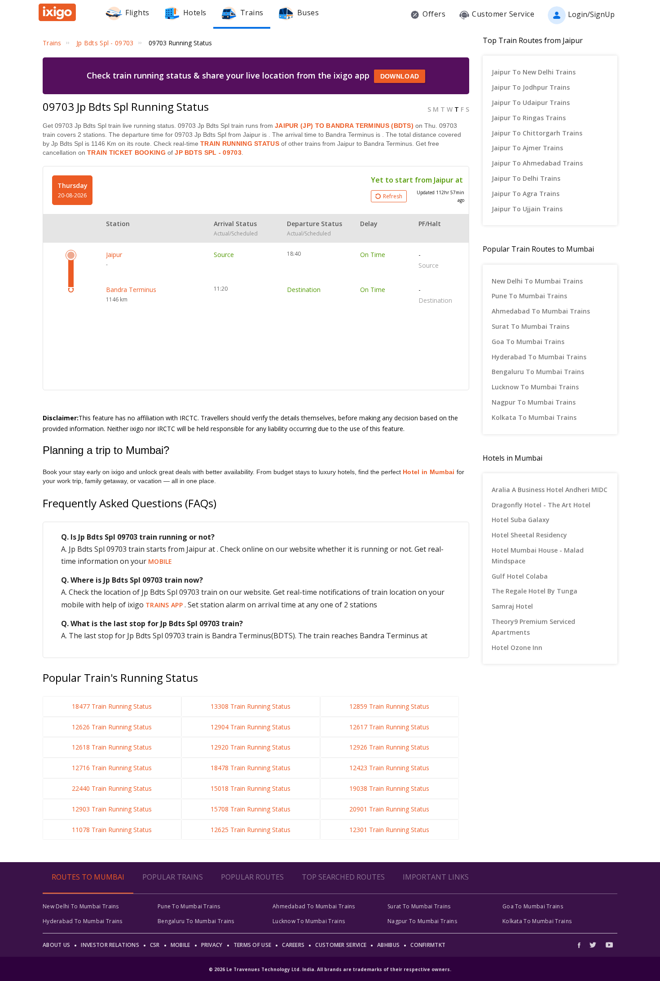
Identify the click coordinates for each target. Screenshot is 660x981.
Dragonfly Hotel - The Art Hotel (541, 505)
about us (56, 945)
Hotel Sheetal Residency (529, 535)
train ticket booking (126, 152)
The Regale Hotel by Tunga (534, 591)
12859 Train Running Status (389, 706)
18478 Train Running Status (250, 767)
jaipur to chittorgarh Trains (537, 133)
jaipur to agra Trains (525, 193)
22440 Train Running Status (112, 788)
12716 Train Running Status (112, 767)
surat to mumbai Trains (530, 326)
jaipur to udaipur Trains (531, 102)
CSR (155, 945)
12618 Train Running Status (112, 747)
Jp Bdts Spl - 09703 (207, 152)
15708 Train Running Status (250, 809)
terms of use (252, 945)
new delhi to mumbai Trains (537, 281)
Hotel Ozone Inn (517, 647)
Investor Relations (110, 945)
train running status (239, 143)
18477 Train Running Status (112, 706)
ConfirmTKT (427, 945)
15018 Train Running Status (250, 788)
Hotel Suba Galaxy (521, 519)
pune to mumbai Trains (529, 296)
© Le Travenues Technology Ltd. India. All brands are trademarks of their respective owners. (330, 969)
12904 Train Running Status (250, 727)
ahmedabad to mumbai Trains (541, 311)
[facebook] (581, 945)
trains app (165, 605)
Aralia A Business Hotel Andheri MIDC (549, 489)
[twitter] (593, 945)
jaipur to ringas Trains (529, 117)
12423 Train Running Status (389, 767)
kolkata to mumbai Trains (534, 417)
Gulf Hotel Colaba (520, 576)
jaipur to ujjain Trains (527, 209)
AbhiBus (388, 945)
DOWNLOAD (399, 76)
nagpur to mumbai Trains (534, 402)
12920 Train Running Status (250, 747)
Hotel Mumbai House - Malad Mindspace (538, 555)
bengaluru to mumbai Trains (538, 371)
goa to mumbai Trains (528, 341)
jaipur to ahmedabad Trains (537, 163)
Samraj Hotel (512, 606)
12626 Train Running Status (112, 727)
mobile (160, 561)
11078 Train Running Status (112, 829)
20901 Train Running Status (389, 809)
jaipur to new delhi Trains (534, 72)
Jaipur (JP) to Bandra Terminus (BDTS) (344, 125)
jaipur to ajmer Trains (527, 148)
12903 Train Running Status (112, 809)
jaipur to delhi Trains (526, 178)
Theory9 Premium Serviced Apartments (533, 627)
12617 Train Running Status (389, 727)
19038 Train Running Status (389, 788)
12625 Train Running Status (250, 829)
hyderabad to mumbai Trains (539, 357)
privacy (212, 945)
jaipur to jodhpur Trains (531, 87)
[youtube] (609, 945)
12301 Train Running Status (389, 829)
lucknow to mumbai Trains (535, 387)
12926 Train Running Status (389, 747)
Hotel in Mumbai (429, 471)
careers (293, 945)
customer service (340, 945)
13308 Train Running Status (250, 706)
